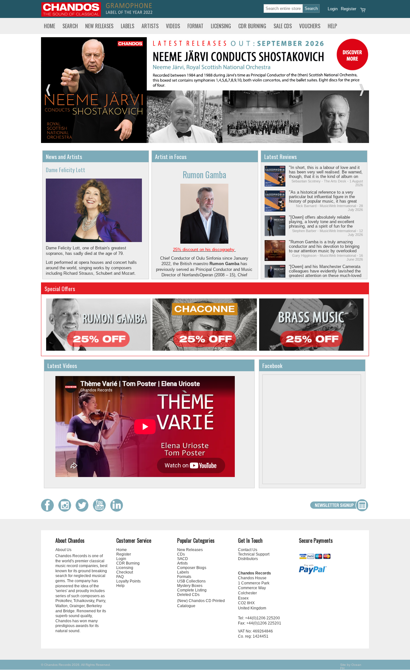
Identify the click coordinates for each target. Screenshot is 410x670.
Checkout (124, 572)
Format (195, 26)
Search (70, 26)
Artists (150, 26)
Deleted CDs (188, 594)
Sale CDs (283, 26)
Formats (184, 576)
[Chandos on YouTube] (101, 510)
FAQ (120, 576)
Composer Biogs (191, 567)
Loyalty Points (128, 581)
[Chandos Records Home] (71, 15)
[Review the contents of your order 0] (363, 12)
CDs (181, 554)
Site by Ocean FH (350, 666)
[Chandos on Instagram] (66, 510)
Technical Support (253, 554)
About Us (63, 550)
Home (49, 26)
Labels (127, 26)
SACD (182, 559)
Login (333, 8)
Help (332, 26)
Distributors (248, 559)
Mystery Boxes (189, 585)
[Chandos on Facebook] (49, 510)
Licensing (221, 26)
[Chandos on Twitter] (84, 510)
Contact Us (247, 550)
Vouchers (309, 26)
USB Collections (191, 581)
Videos (173, 26)
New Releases (99, 26)
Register (348, 8)
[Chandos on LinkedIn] (118, 510)
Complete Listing (192, 590)
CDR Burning (252, 26)
